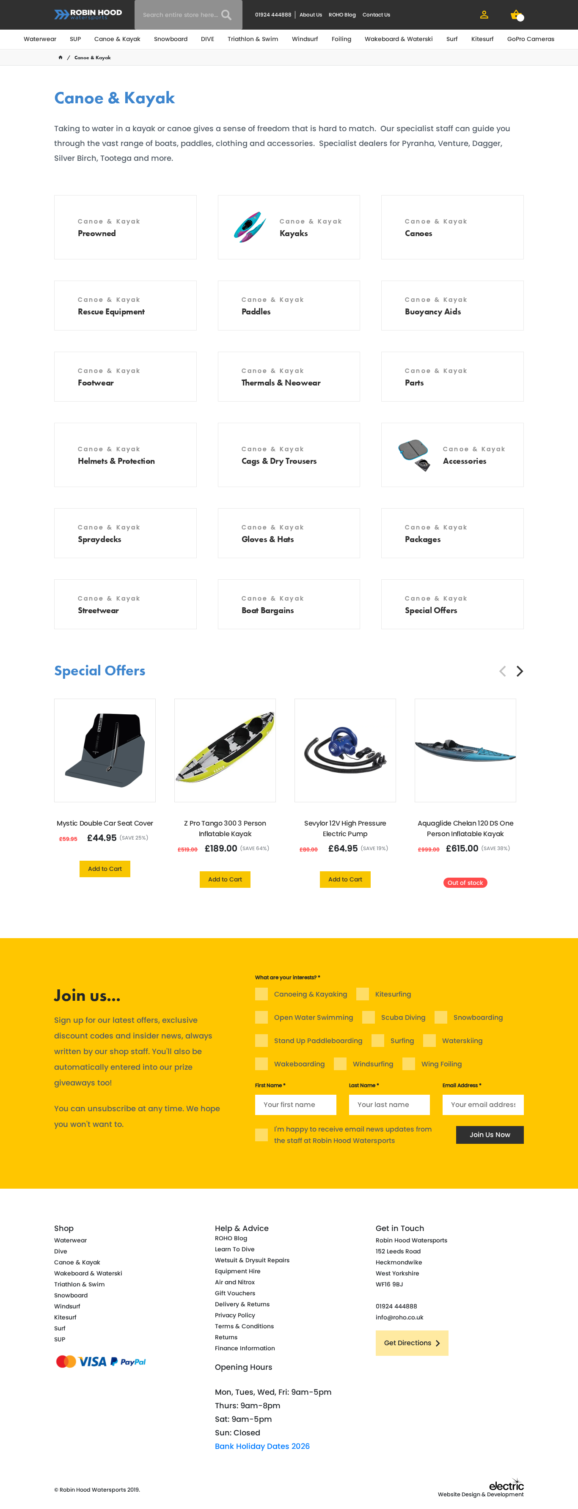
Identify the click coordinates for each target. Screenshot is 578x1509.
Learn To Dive (235, 1249)
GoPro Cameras (530, 39)
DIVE (207, 39)
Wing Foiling (441, 1064)
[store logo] (88, 15)
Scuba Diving (403, 1017)
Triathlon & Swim (253, 39)
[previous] (503, 671)
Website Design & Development (481, 1494)
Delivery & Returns (242, 1304)
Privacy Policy (235, 1315)
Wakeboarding (299, 1064)
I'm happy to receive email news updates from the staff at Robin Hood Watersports (353, 1135)
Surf (452, 39)
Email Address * (462, 1085)
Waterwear (40, 39)
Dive (60, 1251)
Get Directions (408, 1343)
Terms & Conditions (244, 1326)
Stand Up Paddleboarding (318, 1041)
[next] (518, 671)
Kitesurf (482, 39)
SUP (75, 39)
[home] (60, 57)
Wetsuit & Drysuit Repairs (252, 1260)
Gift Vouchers (235, 1293)
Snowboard (170, 39)
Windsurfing (373, 1064)
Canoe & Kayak (117, 39)
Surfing (402, 1041)
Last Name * (364, 1085)
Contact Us (376, 14)
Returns (226, 1337)
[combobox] (188, 15)
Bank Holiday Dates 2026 (262, 1446)
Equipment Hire (238, 1271)
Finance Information (245, 1348)
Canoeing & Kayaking (310, 994)
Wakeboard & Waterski (399, 39)
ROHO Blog (342, 14)
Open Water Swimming (313, 1017)
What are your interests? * (287, 977)
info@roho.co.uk (400, 1317)
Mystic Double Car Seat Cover (105, 823)
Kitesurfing (393, 994)
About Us (311, 14)
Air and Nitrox (235, 1282)
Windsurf (305, 39)
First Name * (270, 1085)
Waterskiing (462, 1041)
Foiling (341, 39)
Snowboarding (478, 1017)
